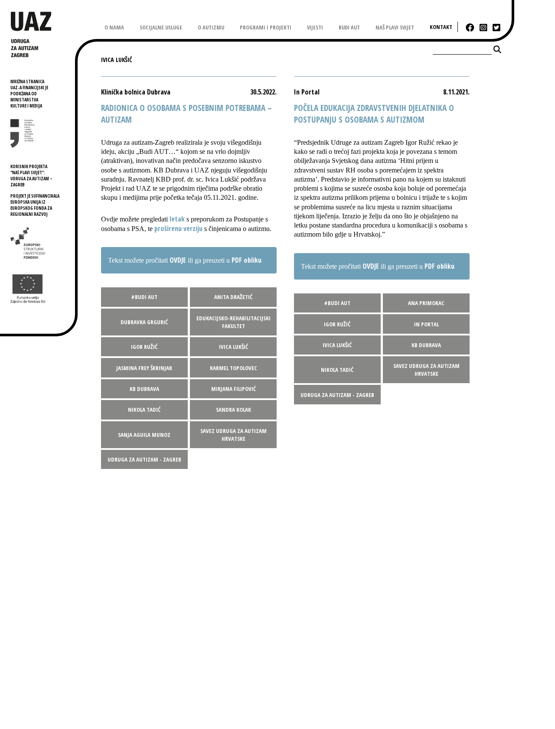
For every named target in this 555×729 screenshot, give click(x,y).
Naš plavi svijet (394, 27)
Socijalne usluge (161, 27)
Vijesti (315, 27)
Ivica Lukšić (233, 347)
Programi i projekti (265, 27)
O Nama (114, 27)
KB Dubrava (144, 389)
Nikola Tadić (144, 409)
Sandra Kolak (233, 409)
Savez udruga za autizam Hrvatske (233, 435)
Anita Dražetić (233, 297)
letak (177, 219)
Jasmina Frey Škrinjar (144, 368)
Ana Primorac (426, 303)
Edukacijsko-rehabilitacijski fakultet (233, 322)
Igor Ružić (144, 347)
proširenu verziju (178, 228)
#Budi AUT (144, 297)
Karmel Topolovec (233, 368)
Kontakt (441, 27)
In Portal (426, 324)
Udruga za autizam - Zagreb (144, 459)
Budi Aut (349, 27)
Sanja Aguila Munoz (144, 435)
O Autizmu (211, 27)
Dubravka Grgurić (144, 322)
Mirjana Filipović (233, 389)
